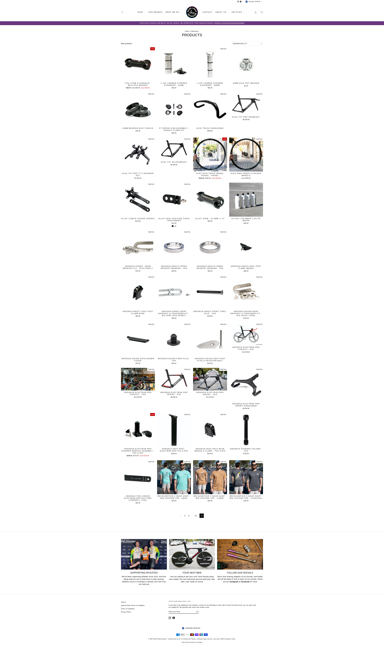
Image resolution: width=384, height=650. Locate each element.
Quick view (138, 79)
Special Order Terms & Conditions (133, 605)
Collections (194, 31)
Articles (237, 12)
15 (196, 516)
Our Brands (155, 12)
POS (183, 642)
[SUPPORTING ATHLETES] (144, 554)
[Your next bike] (192, 554)
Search (123, 602)
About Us (221, 12)
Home (187, 31)
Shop (140, 12)
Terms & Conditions (128, 609)
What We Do (173, 12)
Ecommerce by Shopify (195, 642)
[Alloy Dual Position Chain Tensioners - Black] (173, 226)
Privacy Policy (126, 612)
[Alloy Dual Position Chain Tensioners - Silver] (175, 226)
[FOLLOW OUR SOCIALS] (240, 554)
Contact (207, 12)
